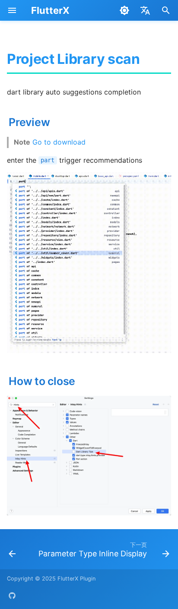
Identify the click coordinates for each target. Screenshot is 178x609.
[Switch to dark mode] (124, 10)
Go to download (59, 142)
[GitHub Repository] (12, 595)
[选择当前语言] (145, 10)
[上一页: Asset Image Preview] (12, 552)
